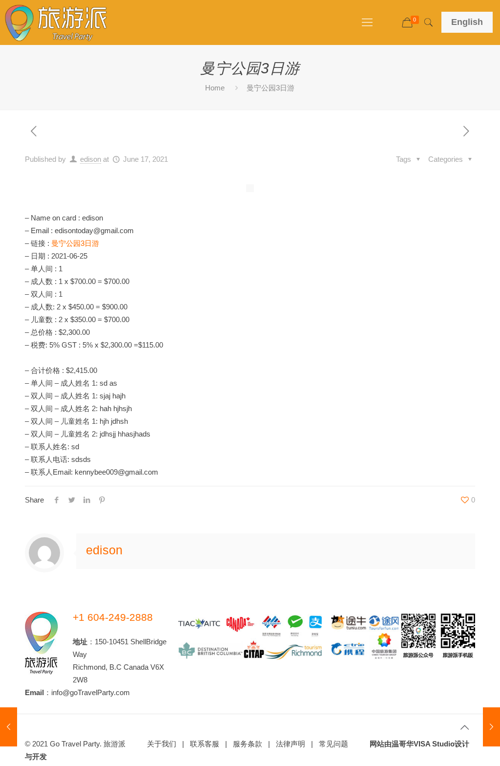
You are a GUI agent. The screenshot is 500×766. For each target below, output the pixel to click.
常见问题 (333, 744)
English (467, 22)
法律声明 (290, 744)
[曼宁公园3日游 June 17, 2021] (8, 726)
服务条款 (247, 744)
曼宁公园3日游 (75, 243)
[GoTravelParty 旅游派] (56, 22)
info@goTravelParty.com (90, 692)
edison (90, 159)
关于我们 (161, 744)
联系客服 (204, 744)
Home (215, 88)
